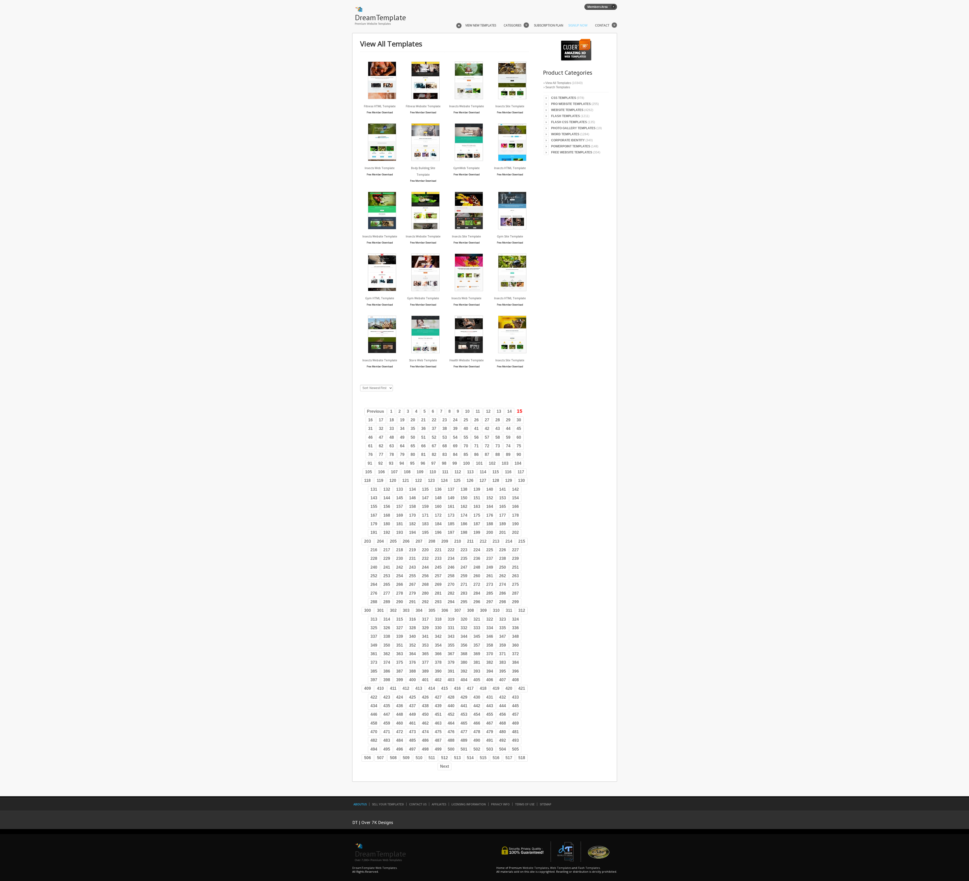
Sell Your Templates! (388, 804)
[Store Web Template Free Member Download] (425, 351)
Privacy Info (500, 804)
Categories (512, 25)
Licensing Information (468, 804)
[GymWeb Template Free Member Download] (469, 159)
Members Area (597, 7)
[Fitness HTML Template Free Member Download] (382, 97)
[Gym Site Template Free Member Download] (512, 228)
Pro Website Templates (571, 104)
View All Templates (558, 83)
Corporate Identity (568, 140)
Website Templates (567, 110)
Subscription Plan (548, 25)
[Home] (459, 25)
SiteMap (545, 804)
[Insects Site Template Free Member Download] (512, 97)
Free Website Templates (571, 152)
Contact (602, 25)
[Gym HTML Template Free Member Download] (382, 289)
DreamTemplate (380, 17)
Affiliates (439, 804)
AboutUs (360, 804)
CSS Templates (563, 98)
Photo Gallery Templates (573, 128)
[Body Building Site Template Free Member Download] (425, 159)
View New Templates (480, 25)
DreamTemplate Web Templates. (374, 868)
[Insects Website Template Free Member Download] (469, 97)
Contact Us (417, 804)
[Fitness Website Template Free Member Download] (425, 97)
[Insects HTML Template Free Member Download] (512, 159)
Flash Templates (565, 116)
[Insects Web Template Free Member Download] (382, 159)
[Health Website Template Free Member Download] (469, 351)
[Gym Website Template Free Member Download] (425, 289)
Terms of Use (524, 804)
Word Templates (565, 134)
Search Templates (557, 87)
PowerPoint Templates (570, 146)
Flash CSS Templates (569, 122)
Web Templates (560, 868)
